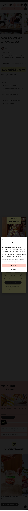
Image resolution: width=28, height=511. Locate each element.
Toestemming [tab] (5, 242)
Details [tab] (14, 242)
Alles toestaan (14, 265)
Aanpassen (13, 269)
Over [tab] (23, 242)
